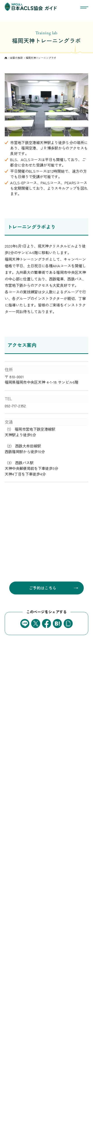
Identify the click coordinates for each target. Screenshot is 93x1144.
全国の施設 (16, 57)
